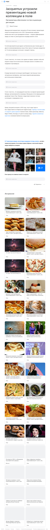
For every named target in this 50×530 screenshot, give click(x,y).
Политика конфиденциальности (39, 529)
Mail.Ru (2, 529)
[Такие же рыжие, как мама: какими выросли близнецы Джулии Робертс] (35, 331)
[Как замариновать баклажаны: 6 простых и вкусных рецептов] (35, 393)
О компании (7, 529)
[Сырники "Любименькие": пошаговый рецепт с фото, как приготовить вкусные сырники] (35, 207)
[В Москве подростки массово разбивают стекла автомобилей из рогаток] (14, 331)
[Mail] (4, 1)
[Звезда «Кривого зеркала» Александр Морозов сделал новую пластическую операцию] (14, 517)
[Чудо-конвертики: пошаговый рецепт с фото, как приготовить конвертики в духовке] (14, 227)
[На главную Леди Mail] (7, 1)
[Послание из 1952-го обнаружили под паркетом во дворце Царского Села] (14, 455)
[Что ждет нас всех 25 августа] (14, 248)
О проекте (18, 529)
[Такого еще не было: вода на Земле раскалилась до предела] (35, 496)
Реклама (12, 529)
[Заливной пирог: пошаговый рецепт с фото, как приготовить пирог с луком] (35, 248)
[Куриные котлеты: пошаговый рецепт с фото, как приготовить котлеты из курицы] (35, 413)
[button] (14, 159)
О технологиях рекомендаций (26, 529)
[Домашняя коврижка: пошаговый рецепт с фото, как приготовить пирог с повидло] (14, 351)
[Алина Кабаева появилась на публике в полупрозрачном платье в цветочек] (35, 372)
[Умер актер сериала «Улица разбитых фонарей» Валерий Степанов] (35, 475)
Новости (15, 5)
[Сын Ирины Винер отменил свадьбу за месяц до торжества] (35, 434)
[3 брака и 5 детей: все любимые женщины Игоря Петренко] (14, 496)
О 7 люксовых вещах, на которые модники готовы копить (22, 141)
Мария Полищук (14, 26)
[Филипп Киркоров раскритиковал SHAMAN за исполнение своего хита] (35, 351)
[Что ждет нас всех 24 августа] (14, 269)
